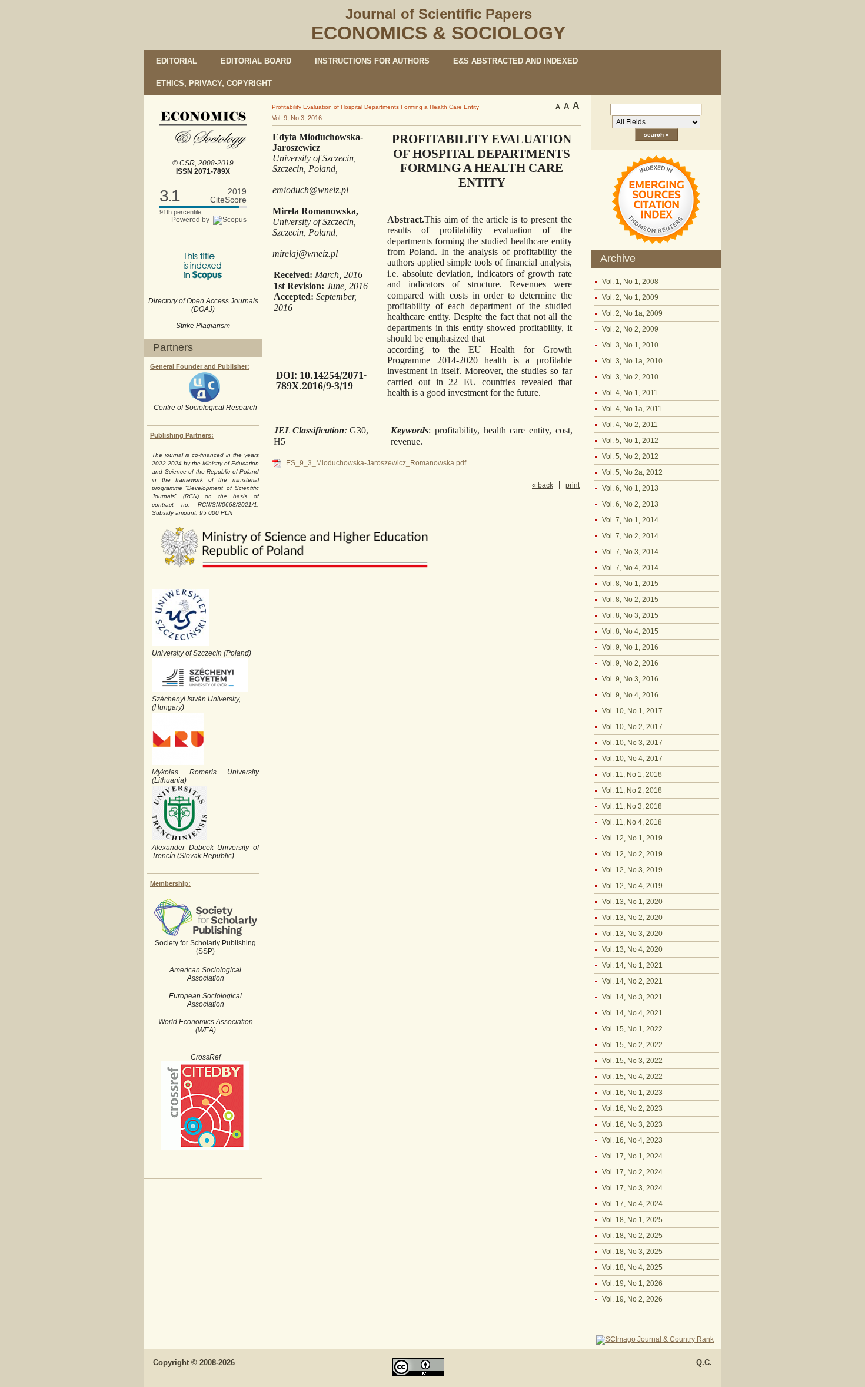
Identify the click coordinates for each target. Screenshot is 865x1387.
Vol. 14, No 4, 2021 (632, 1013)
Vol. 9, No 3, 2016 (630, 679)
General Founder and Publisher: (199, 366)
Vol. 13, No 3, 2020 (632, 933)
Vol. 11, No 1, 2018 (632, 774)
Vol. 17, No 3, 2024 (632, 1188)
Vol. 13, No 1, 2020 (632, 902)
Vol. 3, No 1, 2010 (630, 345)
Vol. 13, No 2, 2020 (632, 917)
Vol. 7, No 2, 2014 (630, 536)
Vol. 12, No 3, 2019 (632, 870)
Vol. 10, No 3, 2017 (632, 743)
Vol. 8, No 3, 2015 (630, 615)
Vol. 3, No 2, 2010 (630, 377)
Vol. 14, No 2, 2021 (632, 981)
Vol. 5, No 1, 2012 (630, 440)
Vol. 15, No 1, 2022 (632, 1029)
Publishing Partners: (182, 435)
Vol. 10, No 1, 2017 (632, 711)
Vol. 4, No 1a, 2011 (632, 409)
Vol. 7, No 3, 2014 (630, 552)
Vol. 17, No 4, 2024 (632, 1204)
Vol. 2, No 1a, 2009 (632, 313)
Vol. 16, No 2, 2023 (632, 1108)
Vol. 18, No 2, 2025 (632, 1236)
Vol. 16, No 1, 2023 (632, 1092)
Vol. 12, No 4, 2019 (632, 886)
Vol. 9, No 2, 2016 (630, 663)
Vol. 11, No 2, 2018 (632, 790)
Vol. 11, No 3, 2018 (632, 806)
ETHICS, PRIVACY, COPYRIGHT (214, 83)
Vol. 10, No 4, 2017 (632, 758)
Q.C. (704, 1362)
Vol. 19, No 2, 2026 (632, 1299)
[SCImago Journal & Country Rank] (654, 1339)
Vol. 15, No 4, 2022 (632, 1076)
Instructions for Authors (372, 61)
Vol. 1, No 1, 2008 (630, 281)
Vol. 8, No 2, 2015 (630, 599)
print (572, 485)
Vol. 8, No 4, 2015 (630, 631)
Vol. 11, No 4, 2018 (632, 822)
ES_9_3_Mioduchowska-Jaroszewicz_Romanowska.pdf (376, 463)
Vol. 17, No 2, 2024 (632, 1172)
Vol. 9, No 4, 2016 (630, 695)
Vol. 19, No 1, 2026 (632, 1283)
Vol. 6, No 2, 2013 (630, 504)
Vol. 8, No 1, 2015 (630, 584)
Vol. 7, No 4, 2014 (630, 568)
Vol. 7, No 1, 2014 (630, 520)
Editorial (176, 61)
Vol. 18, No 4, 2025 (632, 1267)
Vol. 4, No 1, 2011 (630, 393)
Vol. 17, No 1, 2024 (632, 1156)
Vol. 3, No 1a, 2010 (632, 361)
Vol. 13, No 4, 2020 (632, 949)
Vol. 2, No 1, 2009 (630, 297)
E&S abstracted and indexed (515, 61)
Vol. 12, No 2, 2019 (632, 854)
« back (542, 485)
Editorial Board (256, 61)
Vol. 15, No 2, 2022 (632, 1045)
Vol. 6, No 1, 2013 (630, 488)
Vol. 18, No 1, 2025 (632, 1220)
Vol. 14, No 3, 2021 (632, 997)
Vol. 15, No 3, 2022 (632, 1061)
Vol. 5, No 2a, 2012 (632, 472)
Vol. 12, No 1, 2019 (632, 838)
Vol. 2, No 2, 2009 (630, 329)
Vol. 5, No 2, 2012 (630, 456)
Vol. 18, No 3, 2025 (632, 1251)
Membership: (170, 883)
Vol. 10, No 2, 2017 (632, 727)
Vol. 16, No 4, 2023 (632, 1140)
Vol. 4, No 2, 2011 (630, 425)
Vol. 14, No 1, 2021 (632, 965)
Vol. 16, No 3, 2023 (632, 1124)
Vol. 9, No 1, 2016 (630, 647)
